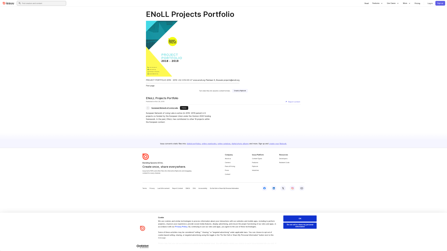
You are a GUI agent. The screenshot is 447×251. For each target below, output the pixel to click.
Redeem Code (284, 162)
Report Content (177, 188)
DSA (194, 188)
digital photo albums (240, 143)
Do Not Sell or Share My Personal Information (224, 188)
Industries (255, 170)
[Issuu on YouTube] (302, 188)
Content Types (257, 158)
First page (150, 85)
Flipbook (255, 166)
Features (255, 162)
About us (228, 158)
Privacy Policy (181, 227)
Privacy (152, 188)
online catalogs (224, 143)
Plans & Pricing (230, 166)
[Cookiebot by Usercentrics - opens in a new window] (142, 246)
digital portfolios (194, 143)
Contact (227, 174)
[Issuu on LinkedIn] (274, 188)
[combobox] (43, 3)
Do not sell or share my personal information (300, 226)
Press (227, 170)
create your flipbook (277, 143)
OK (300, 219)
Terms (144, 188)
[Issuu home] (8, 3)
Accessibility (202, 188)
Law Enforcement (163, 188)
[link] (367, 3)
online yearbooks (209, 143)
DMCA (188, 188)
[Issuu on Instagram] (292, 188)
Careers (228, 162)
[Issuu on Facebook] (264, 188)
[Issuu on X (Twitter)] (283, 188)
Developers (283, 158)
